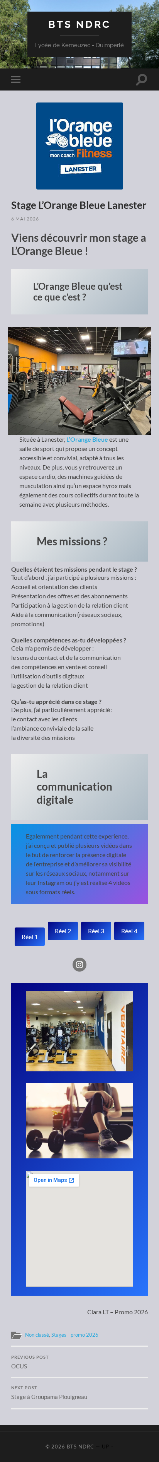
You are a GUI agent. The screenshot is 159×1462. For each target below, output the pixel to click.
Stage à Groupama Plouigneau (49, 1392)
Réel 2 (63, 930)
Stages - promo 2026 (74, 1335)
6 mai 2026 (25, 219)
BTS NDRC (79, 24)
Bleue (100, 439)
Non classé (37, 1335)
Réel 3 (96, 930)
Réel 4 (129, 930)
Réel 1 (30, 936)
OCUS (30, 1362)
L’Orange (78, 439)
